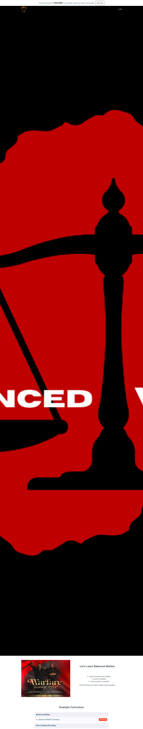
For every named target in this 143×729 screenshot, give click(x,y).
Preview (103, 719)
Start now (100, 3)
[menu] (119, 9)
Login (120, 9)
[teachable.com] (58, 2)
